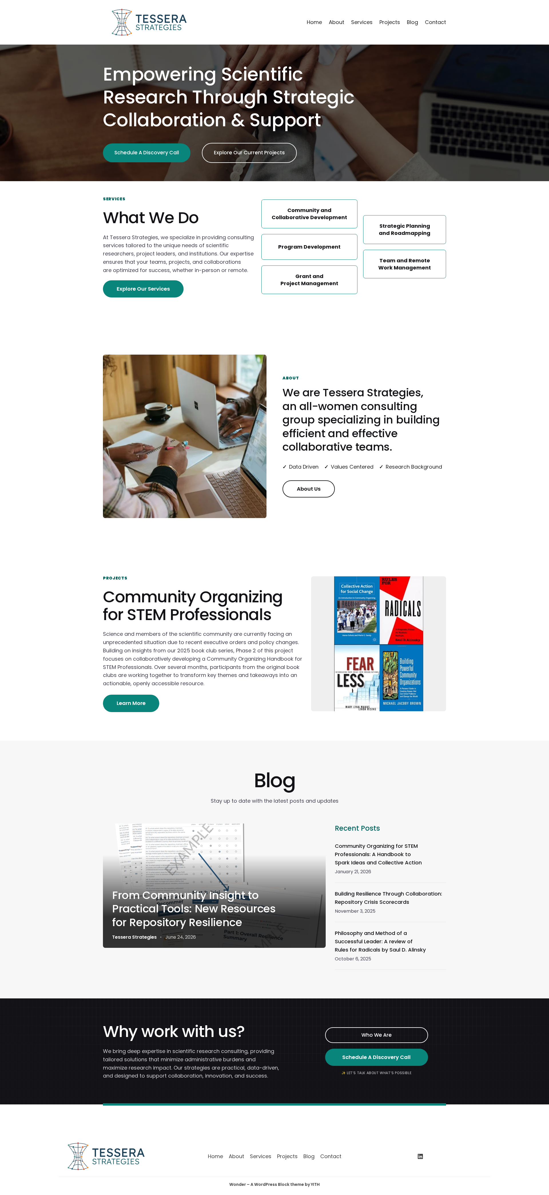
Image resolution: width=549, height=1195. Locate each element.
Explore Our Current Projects (249, 152)
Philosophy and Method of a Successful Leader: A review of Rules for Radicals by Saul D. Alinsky (380, 941)
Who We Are (376, 1035)
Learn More (131, 703)
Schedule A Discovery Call (146, 152)
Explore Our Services (143, 288)
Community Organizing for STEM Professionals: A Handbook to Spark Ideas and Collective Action (378, 854)
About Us (309, 488)
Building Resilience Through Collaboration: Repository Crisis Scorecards (388, 898)
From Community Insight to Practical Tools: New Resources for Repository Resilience (194, 908)
